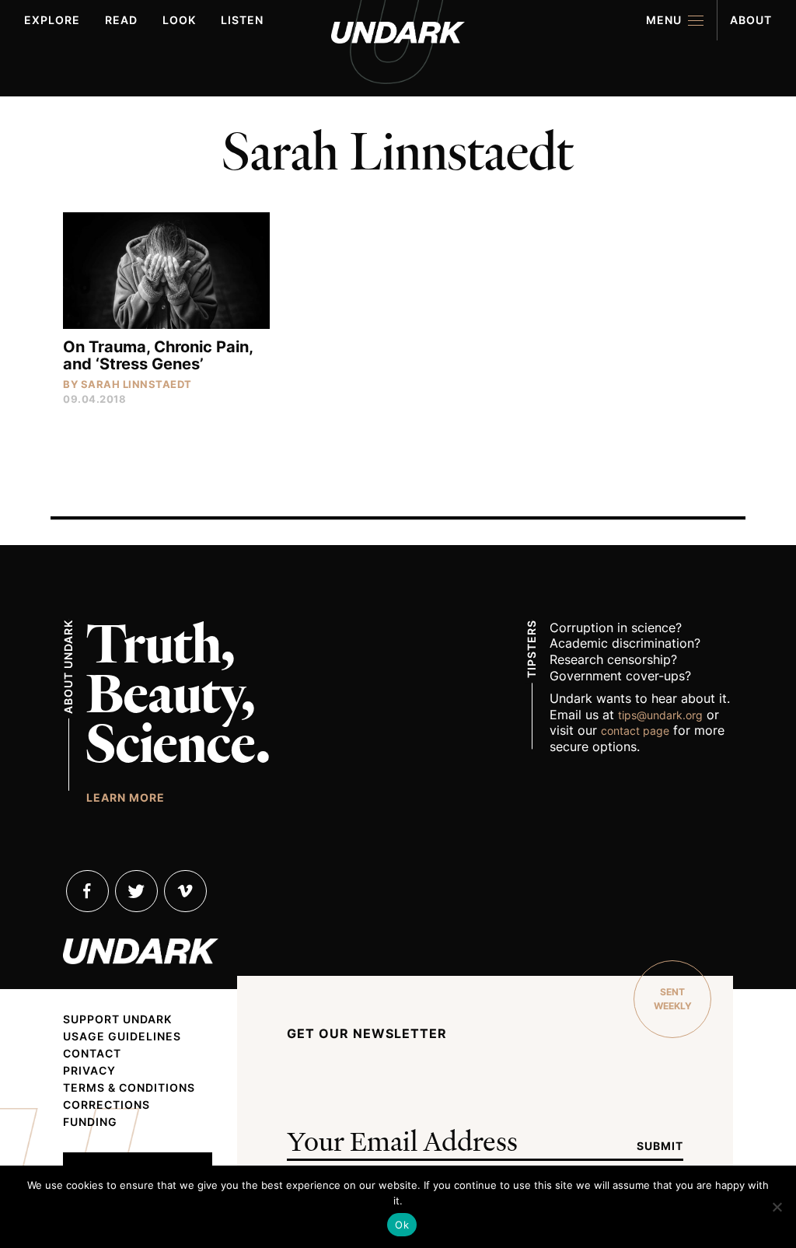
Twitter (136, 891)
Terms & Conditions (129, 1087)
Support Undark (117, 1019)
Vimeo (185, 891)
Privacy (89, 1070)
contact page (635, 730)
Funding (90, 1122)
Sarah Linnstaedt (136, 384)
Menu (664, 19)
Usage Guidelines (122, 1036)
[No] (776, 1207)
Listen (242, 19)
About (751, 19)
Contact (92, 1053)
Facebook (87, 891)
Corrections (106, 1104)
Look (179, 19)
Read (121, 19)
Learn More (125, 797)
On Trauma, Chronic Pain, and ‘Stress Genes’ (158, 355)
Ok (402, 1224)
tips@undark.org (660, 715)
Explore (52, 19)
